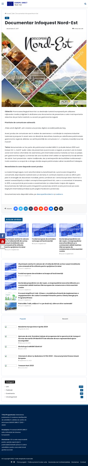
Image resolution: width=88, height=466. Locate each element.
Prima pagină (21, 462)
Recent (65, 319)
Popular (23, 319)
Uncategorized (11, 397)
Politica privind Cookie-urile (37, 462)
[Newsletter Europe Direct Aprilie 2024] (11, 330)
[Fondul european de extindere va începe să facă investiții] (44, 230)
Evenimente (10, 394)
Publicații (9, 390)
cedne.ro (59, 194)
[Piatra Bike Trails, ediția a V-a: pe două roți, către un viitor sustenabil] (11, 306)
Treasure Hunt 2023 (26, 366)
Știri (13, 14)
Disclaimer (75, 462)
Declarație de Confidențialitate (59, 462)
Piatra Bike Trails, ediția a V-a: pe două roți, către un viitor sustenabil (45, 303)
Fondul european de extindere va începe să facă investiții (44, 240)
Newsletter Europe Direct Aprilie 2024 (33, 327)
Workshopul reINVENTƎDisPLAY (30, 346)
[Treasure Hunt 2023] (11, 369)
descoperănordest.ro (45, 194)
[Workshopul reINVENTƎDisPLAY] (11, 349)
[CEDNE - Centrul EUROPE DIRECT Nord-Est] (17, 3)
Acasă (8, 14)
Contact (83, 462)
